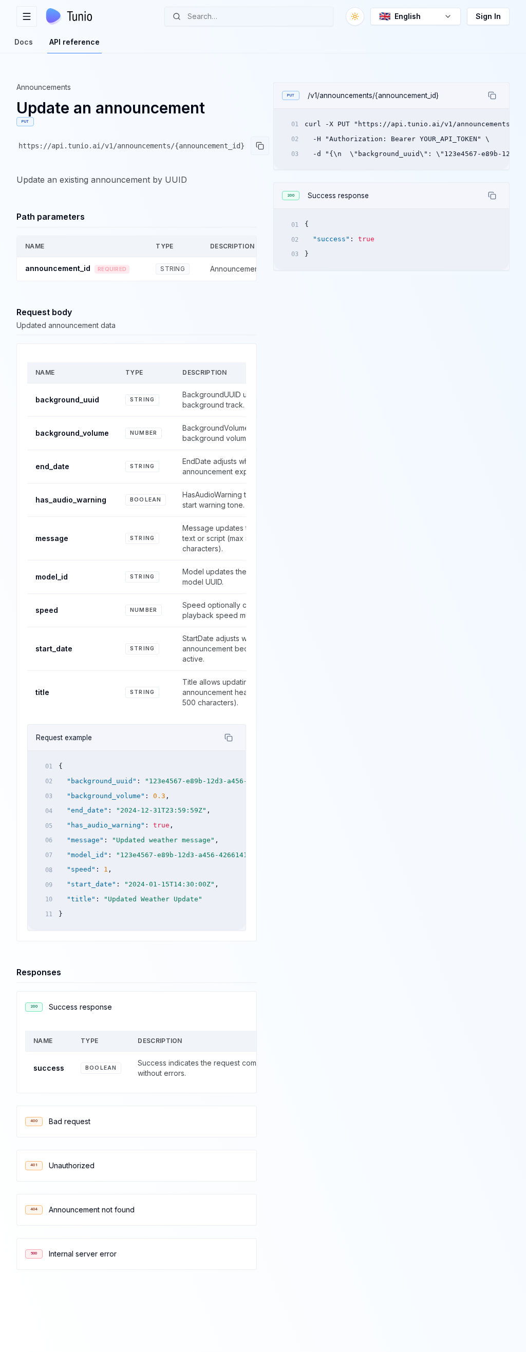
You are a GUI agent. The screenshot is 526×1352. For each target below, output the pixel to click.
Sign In (488, 16)
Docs (23, 41)
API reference (74, 41)
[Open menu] (26, 16)
